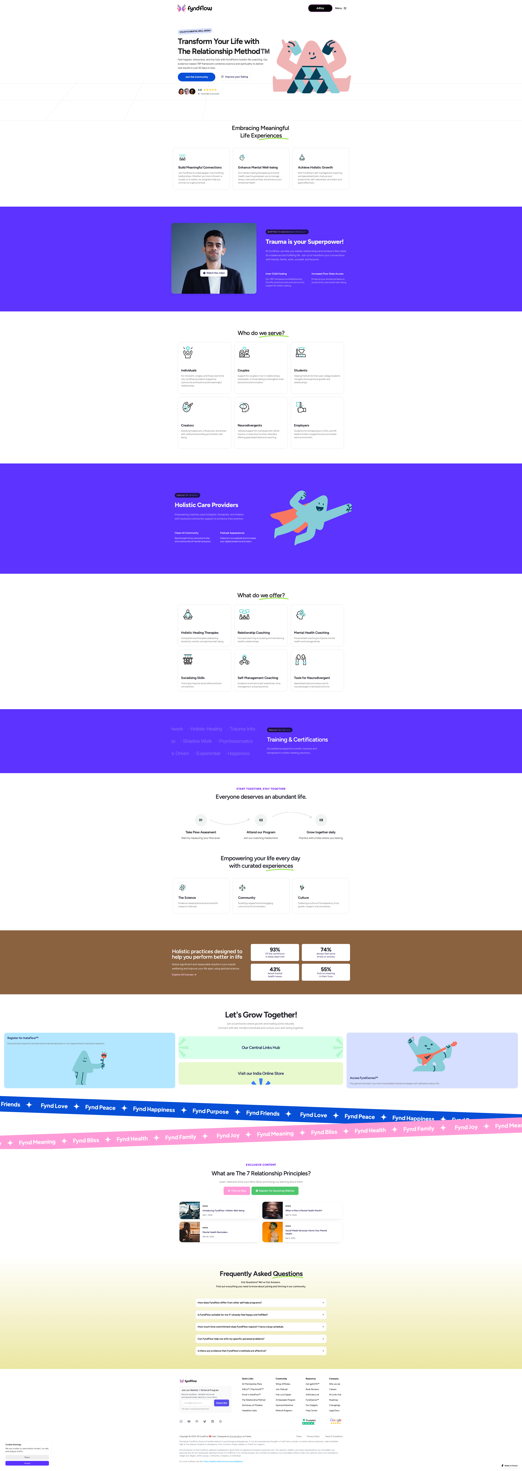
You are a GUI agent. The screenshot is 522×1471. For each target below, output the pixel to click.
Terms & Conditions (334, 1436)
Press (299, 1436)
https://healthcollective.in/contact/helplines (223, 1461)
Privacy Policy (313, 1436)
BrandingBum (236, 1436)
